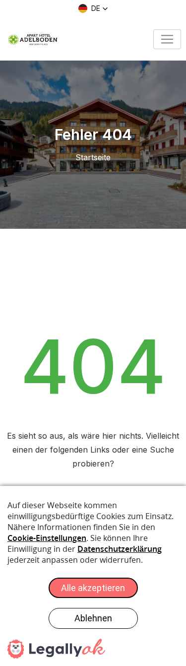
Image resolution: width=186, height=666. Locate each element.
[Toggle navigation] (167, 39)
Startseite (93, 157)
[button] (93, 8)
